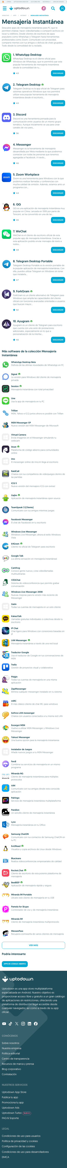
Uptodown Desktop (21, 2)
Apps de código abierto (15, 964)
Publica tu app (10, 1097)
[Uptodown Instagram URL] (23, 1024)
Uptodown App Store (14, 1092)
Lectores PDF (35, 2)
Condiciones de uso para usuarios (21, 1136)
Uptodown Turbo (16, 1113)
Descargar (58, 73)
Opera (9, 2)
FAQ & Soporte (10, 1118)
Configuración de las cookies (18, 1146)
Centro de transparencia (15, 1058)
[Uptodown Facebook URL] (36, 1024)
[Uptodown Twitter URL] (17, 1024)
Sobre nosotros (10, 1043)
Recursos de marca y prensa (18, 1063)
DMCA (5, 1157)
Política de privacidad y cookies (20, 1141)
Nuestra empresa (11, 1048)
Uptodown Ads (10, 1107)
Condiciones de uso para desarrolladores (25, 1152)
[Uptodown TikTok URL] (10, 1024)
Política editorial (11, 1053)
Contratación (9, 1074)
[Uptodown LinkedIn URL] (29, 1024)
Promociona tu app (13, 1102)
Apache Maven (58, 2)
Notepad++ (47, 2)
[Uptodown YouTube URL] (4, 1024)
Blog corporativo (11, 1069)
